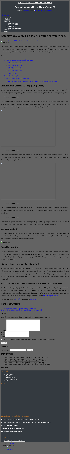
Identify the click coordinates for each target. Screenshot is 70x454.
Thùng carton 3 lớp (15, 65)
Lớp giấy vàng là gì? (11, 76)
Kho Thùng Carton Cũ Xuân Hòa (14, 441)
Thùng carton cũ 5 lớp (13, 25)
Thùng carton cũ (12, 26)
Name (2, 332)
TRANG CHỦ (7, 18)
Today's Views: (9, 376)
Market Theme (12, 444)
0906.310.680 (26, 10)
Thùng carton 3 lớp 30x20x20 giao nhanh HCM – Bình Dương (22, 357)
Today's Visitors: (9, 377)
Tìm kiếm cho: (5, 350)
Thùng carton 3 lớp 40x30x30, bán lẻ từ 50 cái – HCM (20, 359)
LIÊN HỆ (6, 31)
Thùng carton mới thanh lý (14, 28)
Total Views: (8, 379)
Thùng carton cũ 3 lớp (13, 23)
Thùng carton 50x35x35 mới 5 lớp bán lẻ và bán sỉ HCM (20, 362)
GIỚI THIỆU (7, 20)
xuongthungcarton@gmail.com (44, 10)
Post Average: (8, 381)
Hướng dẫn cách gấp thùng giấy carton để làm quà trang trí (18, 308)
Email (2, 334)
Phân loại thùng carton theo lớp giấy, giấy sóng (18, 60)
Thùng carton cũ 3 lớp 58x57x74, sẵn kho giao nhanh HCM (21, 361)
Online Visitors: (9, 374)
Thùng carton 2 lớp (15, 63)
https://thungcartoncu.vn (50, 295)
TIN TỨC (6, 29)
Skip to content (5, 15)
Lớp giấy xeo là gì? (10, 73)
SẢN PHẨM (7, 21)
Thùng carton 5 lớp (15, 68)
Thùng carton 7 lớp (15, 70)
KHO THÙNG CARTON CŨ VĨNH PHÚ (27, 40)
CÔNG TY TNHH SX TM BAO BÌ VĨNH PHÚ (35, 3)
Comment (3, 330)
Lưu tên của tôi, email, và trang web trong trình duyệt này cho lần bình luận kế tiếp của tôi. (29, 339)
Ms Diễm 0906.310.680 (11, 425)
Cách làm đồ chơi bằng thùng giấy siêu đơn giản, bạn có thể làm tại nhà (22, 310)
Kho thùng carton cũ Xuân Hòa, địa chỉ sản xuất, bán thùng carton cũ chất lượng (32, 81)
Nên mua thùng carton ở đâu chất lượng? (16, 78)
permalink (33, 299)
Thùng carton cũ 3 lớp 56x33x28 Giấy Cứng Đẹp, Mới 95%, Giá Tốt (24, 364)
